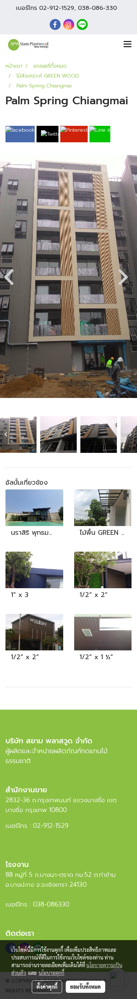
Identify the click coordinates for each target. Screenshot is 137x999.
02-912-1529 (56, 8)
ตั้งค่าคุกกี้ (47, 986)
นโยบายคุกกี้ (51, 972)
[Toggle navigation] (127, 45)
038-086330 (51, 904)
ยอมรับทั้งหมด (85, 986)
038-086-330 (97, 8)
